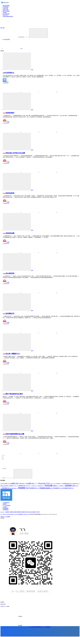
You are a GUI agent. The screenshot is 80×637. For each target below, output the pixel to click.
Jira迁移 (30, 483)
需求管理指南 (5, 508)
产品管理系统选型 (67, 483)
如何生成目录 (8, 193)
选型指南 (70, 485)
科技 (32, 69)
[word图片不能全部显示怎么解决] (17, 390)
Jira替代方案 (5, 8)
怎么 (16, 485)
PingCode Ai (5, 15)
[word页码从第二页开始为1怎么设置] (17, 149)
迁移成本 (62, 485)
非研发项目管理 (6, 5)
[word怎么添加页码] (17, 270)
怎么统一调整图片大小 (11, 353)
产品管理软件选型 (75, 483)
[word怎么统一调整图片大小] (17, 350)
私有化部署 (50, 485)
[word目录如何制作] (17, 109)
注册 (3, 27)
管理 (57, 485)
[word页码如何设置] (17, 230)
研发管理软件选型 (41, 485)
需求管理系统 (15, 488)
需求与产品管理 (6, 11)
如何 (12, 485)
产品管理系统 (59, 483)
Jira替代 (14, 483)
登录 (1, 27)
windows (52, 483)
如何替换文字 (8, 313)
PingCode (44, 483)
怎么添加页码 (8, 273)
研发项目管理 (5, 6)
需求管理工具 (7, 488)
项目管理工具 (34, 488)
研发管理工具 (34, 485)
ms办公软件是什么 (8, 72)
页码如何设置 (8, 233)
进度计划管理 (5, 9)
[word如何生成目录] (17, 190)
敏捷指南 (5, 504)
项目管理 (23, 488)
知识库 (29, 485)
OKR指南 (5, 506)
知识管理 (5, 12)
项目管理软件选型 (68, 488)
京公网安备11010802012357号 (15, 514)
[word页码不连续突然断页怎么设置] (17, 430)
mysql (36, 483)
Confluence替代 (5, 483)
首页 (6, 39)
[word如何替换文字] (17, 310)
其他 (32, 109)
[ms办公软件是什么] (17, 69)
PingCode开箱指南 (6, 505)
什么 (3, 485)
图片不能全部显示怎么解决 (13, 394)
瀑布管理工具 (23, 485)
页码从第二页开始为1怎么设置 (14, 153)
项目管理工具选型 (46, 488)
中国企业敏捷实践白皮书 (8, 16)
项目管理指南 (5, 509)
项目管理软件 (57, 488)
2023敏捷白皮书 (6, 502)
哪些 (8, 485)
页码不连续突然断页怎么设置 (13, 434)
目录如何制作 (8, 113)
